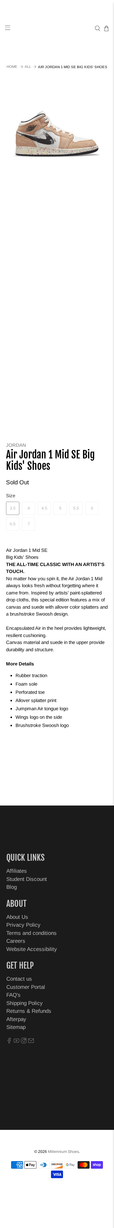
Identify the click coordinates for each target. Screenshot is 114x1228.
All (28, 66)
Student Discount (26, 879)
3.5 (13, 508)
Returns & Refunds (28, 1011)
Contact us (19, 979)
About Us (17, 917)
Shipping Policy (24, 1003)
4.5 (44, 508)
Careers (15, 941)
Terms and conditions (31, 933)
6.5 (13, 524)
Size (10, 495)
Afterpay (16, 1019)
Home (12, 66)
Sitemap (16, 1027)
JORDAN (16, 445)
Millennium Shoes (63, 1151)
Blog (11, 887)
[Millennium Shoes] (57, 28)
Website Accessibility (31, 949)
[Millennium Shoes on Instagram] (24, 1042)
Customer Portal (25, 987)
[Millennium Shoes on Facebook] (9, 1042)
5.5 (76, 508)
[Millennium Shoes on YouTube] (16, 1042)
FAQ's (13, 995)
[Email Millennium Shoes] (31, 1042)
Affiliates (16, 871)
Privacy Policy (23, 925)
